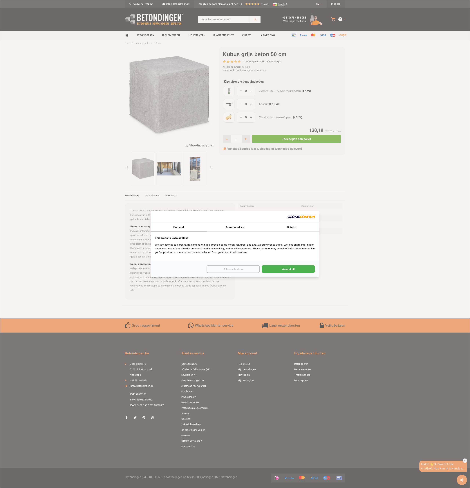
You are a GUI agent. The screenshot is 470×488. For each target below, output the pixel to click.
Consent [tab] (178, 227)
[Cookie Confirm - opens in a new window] (301, 217)
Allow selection (233, 269)
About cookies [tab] (235, 227)
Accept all (288, 269)
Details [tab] (291, 227)
